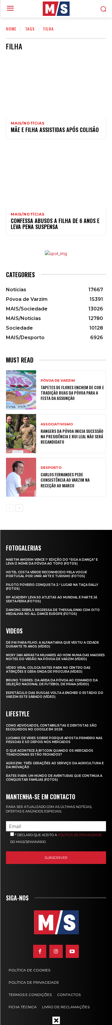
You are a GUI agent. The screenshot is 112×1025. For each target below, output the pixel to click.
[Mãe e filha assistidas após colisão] (56, 85)
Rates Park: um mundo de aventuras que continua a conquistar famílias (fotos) (54, 778)
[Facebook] (39, 951)
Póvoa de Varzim (58, 380)
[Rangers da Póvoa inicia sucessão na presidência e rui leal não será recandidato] (21, 433)
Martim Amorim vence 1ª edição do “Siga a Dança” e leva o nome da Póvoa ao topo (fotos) (52, 561)
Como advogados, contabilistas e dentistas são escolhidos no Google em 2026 (51, 727)
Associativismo (57, 424)
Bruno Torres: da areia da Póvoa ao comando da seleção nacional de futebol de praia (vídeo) (52, 682)
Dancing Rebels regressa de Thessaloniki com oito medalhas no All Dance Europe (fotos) (53, 612)
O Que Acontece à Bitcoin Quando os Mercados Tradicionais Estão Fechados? (49, 752)
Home (11, 28)
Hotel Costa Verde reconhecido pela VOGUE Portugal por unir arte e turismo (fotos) (46, 574)
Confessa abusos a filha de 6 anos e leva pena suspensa (55, 224)
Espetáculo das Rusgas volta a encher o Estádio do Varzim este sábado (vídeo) (54, 695)
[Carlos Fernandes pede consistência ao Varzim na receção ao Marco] (21, 477)
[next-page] (19, 508)
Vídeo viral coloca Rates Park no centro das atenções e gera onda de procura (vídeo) (48, 670)
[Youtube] (72, 951)
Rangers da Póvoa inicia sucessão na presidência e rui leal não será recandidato (72, 436)
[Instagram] (55, 951)
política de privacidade (80, 835)
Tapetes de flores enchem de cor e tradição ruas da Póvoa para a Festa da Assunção (72, 392)
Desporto (51, 467)
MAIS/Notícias (27, 123)
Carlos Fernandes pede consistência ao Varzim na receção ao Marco (65, 479)
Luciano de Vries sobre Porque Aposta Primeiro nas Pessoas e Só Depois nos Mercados (54, 740)
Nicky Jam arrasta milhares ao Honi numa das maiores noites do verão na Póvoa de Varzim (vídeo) (55, 657)
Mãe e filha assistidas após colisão (55, 130)
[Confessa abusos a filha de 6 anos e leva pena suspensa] (56, 176)
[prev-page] (9, 508)
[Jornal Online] (56, 8)
